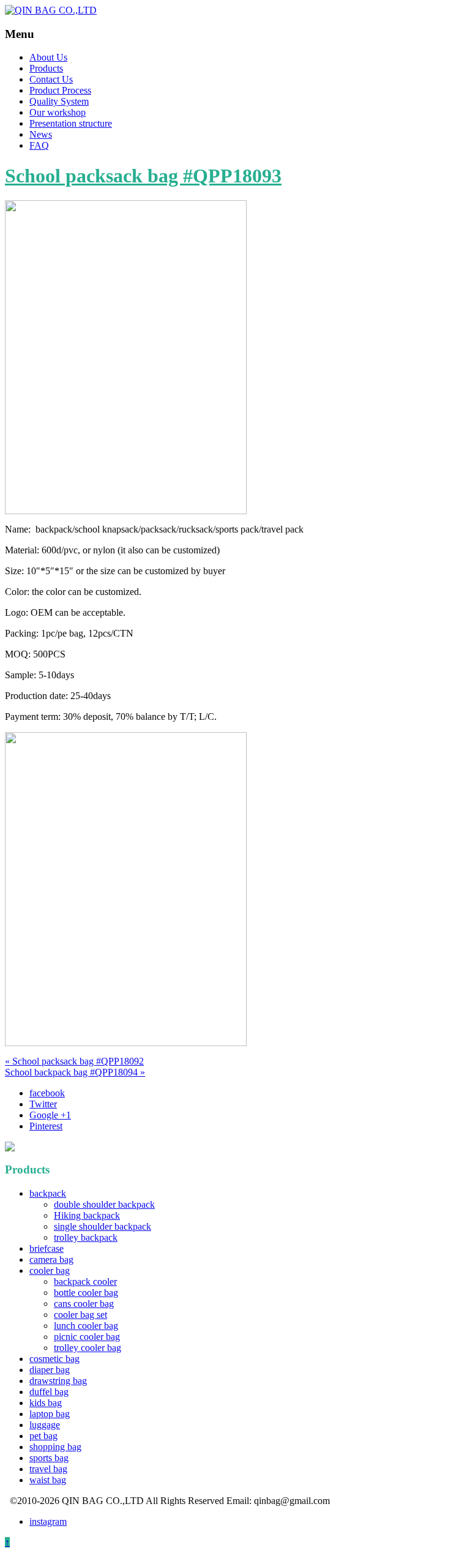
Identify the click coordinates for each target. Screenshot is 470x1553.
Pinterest (45, 1126)
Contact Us (51, 79)
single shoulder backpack (102, 1226)
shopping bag (55, 1447)
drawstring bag (58, 1380)
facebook (47, 1093)
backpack (47, 1193)
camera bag (51, 1259)
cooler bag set (80, 1314)
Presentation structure (70, 123)
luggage (44, 1425)
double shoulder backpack (104, 1204)
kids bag (45, 1403)
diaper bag (49, 1369)
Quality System (59, 101)
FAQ (39, 145)
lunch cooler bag (86, 1325)
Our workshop (57, 112)
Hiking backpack (87, 1215)
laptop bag (49, 1414)
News (40, 134)
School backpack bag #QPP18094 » (75, 1072)
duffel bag (49, 1391)
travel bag (48, 1469)
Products (46, 68)
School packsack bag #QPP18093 (143, 176)
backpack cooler (85, 1281)
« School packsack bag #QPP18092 (74, 1061)
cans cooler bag (84, 1303)
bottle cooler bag (86, 1292)
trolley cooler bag (87, 1347)
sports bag (49, 1458)
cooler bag (49, 1270)
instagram (48, 1521)
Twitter (43, 1104)
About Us (48, 57)
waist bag (47, 1480)
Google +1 (50, 1115)
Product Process (60, 90)
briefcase (46, 1248)
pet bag (43, 1436)
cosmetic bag (54, 1358)
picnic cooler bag (87, 1336)
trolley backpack (86, 1237)
